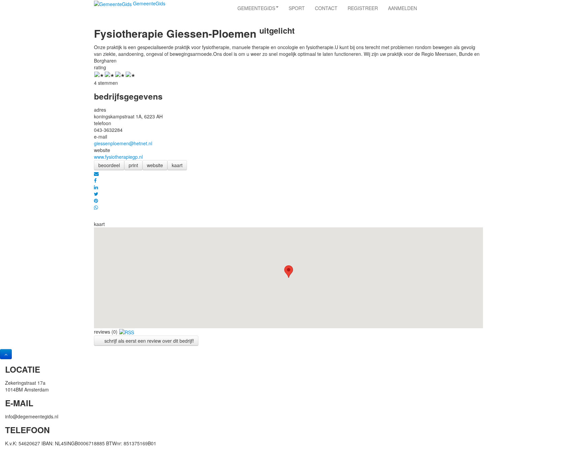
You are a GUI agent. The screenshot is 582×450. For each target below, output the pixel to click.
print (133, 165)
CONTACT (326, 8)
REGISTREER (363, 8)
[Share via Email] (96, 173)
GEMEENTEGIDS (256, 8)
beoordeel (109, 165)
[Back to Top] (6, 354)
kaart (177, 165)
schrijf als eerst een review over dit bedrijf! (148, 340)
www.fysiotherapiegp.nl (118, 156)
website (155, 165)
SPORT (297, 8)
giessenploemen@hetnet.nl (123, 143)
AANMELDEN (402, 8)
